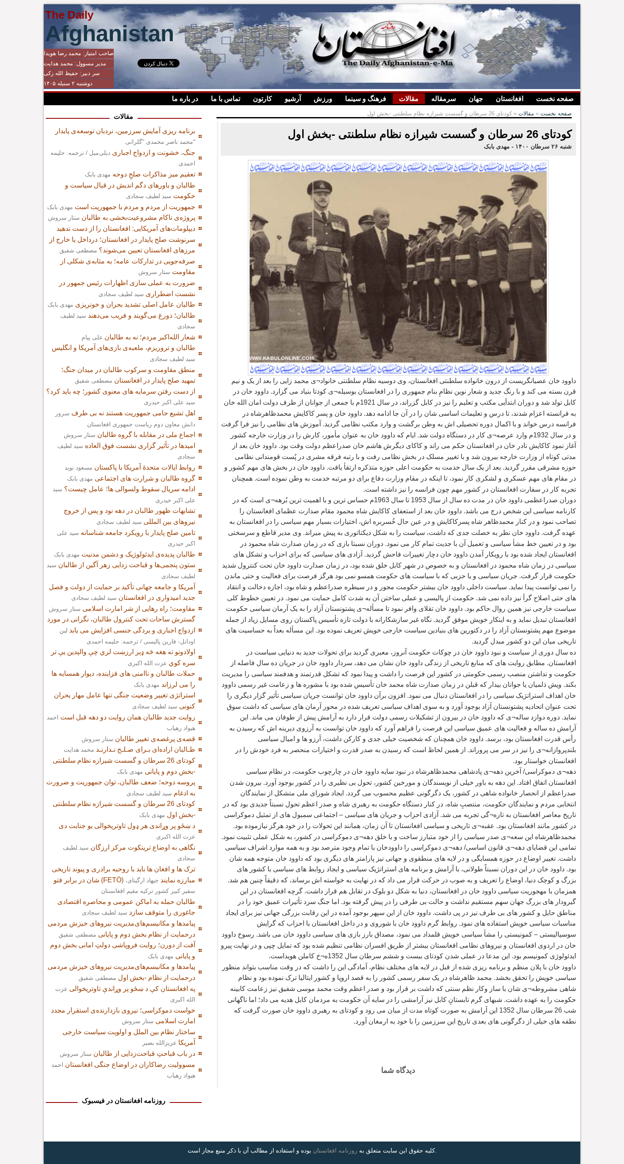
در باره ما (185, 98)
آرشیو (293, 98)
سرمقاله (443, 98)
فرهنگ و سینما (365, 98)
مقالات (409, 98)
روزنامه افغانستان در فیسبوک (124, 1100)
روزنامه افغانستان (335, 1150)
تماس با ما (225, 98)
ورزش (323, 98)
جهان (476, 98)
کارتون (262, 98)
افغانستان (509, 98)
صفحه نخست (555, 98)
